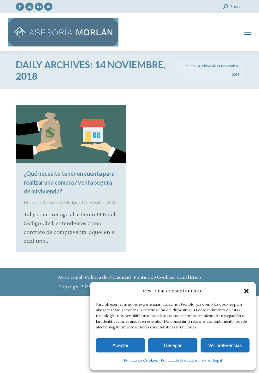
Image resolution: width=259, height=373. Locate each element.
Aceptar (120, 345)
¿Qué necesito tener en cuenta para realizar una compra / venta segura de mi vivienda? (69, 182)
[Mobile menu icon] (247, 32)
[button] (246, 291)
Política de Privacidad (180, 360)
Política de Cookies (141, 360)
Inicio (190, 66)
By (60, 202)
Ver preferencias (225, 345)
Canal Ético (189, 277)
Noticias (31, 202)
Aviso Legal (212, 360)
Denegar (173, 345)
